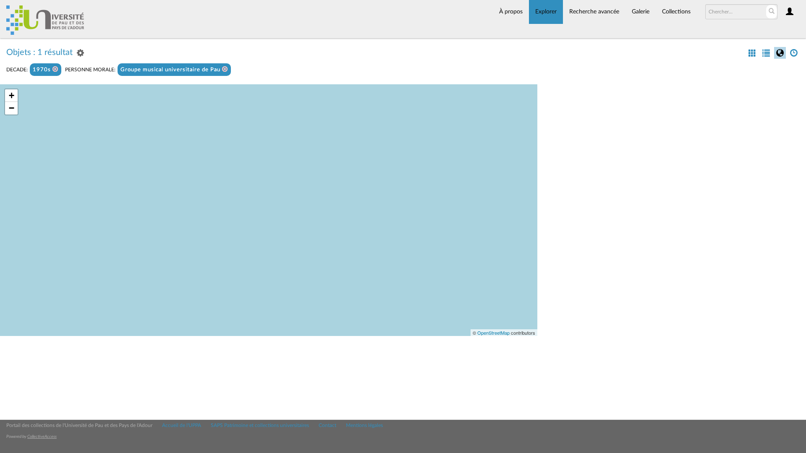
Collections (676, 12)
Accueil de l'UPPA (181, 425)
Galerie (640, 12)
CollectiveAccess (42, 437)
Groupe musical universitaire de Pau (171, 70)
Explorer (546, 12)
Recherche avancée (594, 12)
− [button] (11, 108)
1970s (42, 70)
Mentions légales (364, 425)
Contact (327, 425)
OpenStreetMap (493, 332)
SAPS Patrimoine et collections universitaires (260, 425)
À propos (511, 12)
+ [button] (11, 95)
